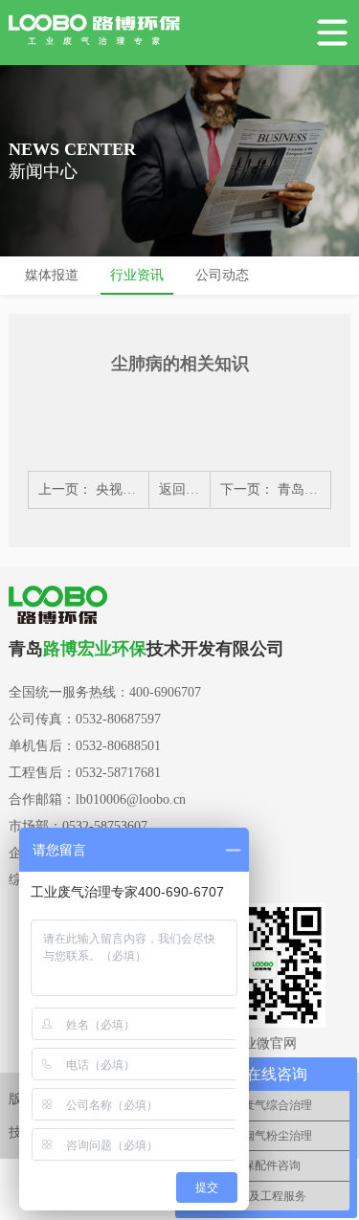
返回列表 (186, 489)
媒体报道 (52, 275)
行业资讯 (137, 275)
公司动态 (222, 275)
